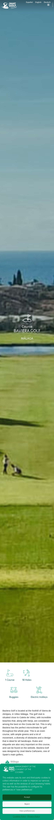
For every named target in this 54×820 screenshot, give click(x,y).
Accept (27, 797)
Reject (27, 804)
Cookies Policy (19, 817)
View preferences (27, 811)
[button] (50, 769)
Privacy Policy (33, 817)
